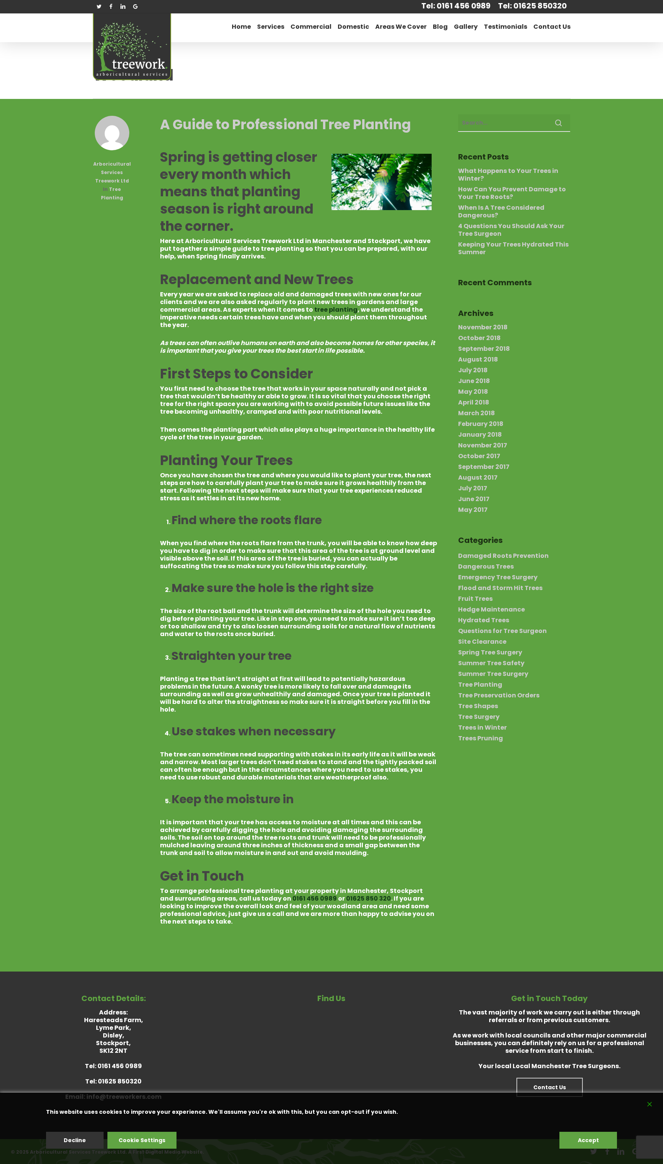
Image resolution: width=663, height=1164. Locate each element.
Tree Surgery (479, 717)
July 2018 (473, 370)
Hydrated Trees (483, 620)
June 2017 (474, 499)
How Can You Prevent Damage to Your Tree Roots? (512, 193)
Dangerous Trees (486, 566)
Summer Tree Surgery (493, 674)
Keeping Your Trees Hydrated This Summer (513, 248)
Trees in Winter (482, 728)
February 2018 (480, 424)
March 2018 (476, 413)
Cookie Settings (142, 1140)
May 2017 (473, 510)
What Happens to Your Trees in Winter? (508, 174)
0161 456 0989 (314, 898)
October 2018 (479, 338)
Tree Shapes (478, 706)
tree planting (336, 309)
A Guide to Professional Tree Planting (285, 124)
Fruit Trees (475, 599)
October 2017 (479, 456)
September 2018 (484, 349)
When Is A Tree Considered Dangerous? (501, 211)
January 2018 (480, 435)
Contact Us (549, 1087)
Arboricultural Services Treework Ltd (112, 172)
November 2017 (482, 445)
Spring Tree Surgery (490, 652)
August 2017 (478, 478)
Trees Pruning (480, 738)
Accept (588, 1140)
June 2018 (474, 381)
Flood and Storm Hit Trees (500, 588)
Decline (75, 1140)
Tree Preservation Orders (498, 695)
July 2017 (472, 488)
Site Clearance (482, 642)
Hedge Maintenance (491, 609)
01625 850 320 (368, 898)
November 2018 (483, 327)
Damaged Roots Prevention (503, 556)
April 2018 (473, 402)
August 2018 (478, 359)
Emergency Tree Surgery (498, 577)
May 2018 (473, 392)
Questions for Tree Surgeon (502, 631)
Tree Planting (480, 685)
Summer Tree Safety (491, 663)
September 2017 (484, 467)
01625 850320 (120, 1081)
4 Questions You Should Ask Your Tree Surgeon (511, 230)
